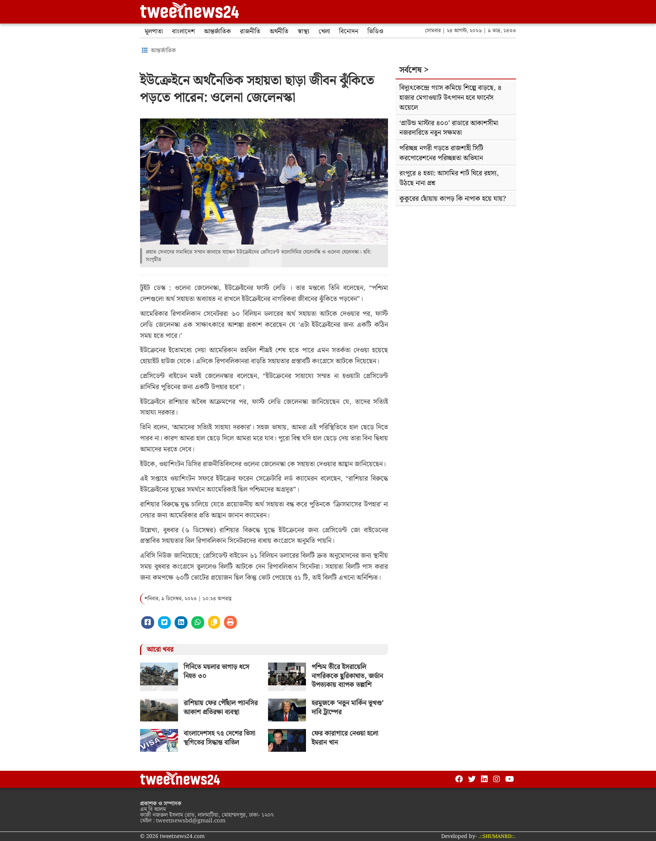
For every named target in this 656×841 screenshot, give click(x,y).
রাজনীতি (250, 31)
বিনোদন (348, 31)
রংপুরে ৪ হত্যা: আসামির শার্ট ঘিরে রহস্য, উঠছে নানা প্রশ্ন (449, 178)
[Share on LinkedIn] (181, 622)
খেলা (324, 31)
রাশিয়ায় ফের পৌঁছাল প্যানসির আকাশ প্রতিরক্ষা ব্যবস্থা (221, 707)
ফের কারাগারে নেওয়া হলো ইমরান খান (345, 738)
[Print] (230, 622)
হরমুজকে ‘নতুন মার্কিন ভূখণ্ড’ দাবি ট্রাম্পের (347, 707)
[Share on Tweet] (164, 622)
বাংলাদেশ (183, 31)
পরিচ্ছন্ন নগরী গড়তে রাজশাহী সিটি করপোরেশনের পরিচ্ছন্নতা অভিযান (441, 153)
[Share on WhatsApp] (197, 622)
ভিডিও (375, 31)
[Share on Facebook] (147, 622)
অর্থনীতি (279, 31)
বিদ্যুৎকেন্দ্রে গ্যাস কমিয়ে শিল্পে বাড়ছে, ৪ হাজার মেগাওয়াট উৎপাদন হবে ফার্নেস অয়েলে (450, 97)
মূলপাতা (154, 31)
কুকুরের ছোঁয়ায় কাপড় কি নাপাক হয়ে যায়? (452, 198)
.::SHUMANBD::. (497, 837)
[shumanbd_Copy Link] (214, 622)
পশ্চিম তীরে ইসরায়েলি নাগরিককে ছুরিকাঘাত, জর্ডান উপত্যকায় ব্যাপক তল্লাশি (347, 675)
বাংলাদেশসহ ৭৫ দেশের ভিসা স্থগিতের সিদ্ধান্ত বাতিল (219, 738)
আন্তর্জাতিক (217, 31)
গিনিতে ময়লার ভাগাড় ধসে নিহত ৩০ (216, 671)
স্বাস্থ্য (303, 31)
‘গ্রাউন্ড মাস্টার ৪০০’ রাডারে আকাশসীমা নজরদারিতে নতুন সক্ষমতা (448, 128)
